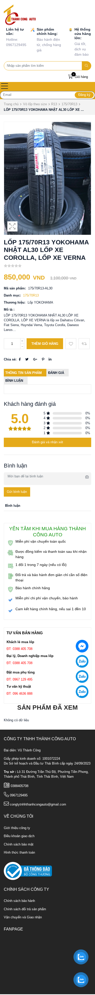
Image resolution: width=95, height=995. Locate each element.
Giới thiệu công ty (17, 828)
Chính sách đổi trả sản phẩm (25, 909)
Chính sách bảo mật (18, 844)
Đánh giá (56, 373)
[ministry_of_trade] (28, 871)
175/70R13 (69, 104)
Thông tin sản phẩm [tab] (23, 373)
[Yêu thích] (70, 343)
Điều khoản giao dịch (19, 836)
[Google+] (35, 359)
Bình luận (14, 381)
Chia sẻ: (10, 359)
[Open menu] (4, 86)
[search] (86, 65)
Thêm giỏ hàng (44, 344)
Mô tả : (9, 309)
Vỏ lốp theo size (35, 104)
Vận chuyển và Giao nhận (23, 917)
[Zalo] (82, 662)
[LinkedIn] (50, 359)
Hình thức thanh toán (19, 852)
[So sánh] (84, 343)
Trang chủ (11, 104)
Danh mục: (12, 295)
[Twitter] (27, 359)
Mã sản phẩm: (15, 288)
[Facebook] (20, 359)
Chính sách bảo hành (19, 901)
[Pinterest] (43, 359)
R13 (54, 104)
